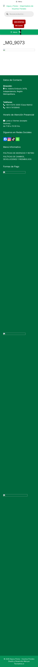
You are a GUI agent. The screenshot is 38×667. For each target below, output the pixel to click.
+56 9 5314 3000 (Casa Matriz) (18, 105)
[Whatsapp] (17, 139)
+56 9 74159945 (12, 107)
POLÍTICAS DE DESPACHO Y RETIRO (18, 153)
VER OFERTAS (19, 22)
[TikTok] (13, 139)
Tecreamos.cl (19, 664)
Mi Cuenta (19, 25)
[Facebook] (5, 139)
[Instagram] (9, 139)
